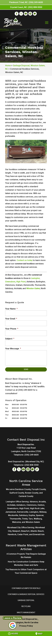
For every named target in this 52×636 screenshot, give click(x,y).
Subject (9, 338)
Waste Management (26, 612)
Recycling (26, 606)
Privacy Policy (26, 626)
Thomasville (15, 519)
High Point (21, 281)
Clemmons (32, 505)
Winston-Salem (33, 288)
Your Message (13, 348)
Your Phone (11, 329)
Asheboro (20, 505)
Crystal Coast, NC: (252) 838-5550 (26, 7)
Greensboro (10, 281)
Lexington (35, 278)
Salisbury (23, 515)
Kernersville (22, 512)
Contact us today (24, 260)
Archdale (11, 505)
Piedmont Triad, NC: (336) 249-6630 (26, 2)
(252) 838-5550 (31, 465)
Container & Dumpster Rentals (26, 588)
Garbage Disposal (26, 600)
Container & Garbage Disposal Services (26, 594)
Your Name (11, 309)
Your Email (11, 318)
